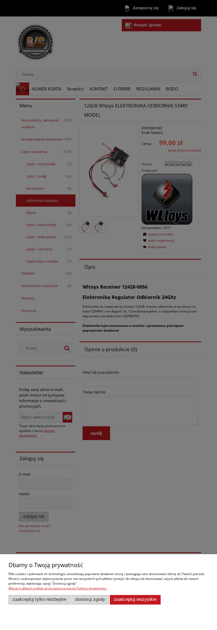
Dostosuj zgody (90, 599)
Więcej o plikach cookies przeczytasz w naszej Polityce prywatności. (57, 588)
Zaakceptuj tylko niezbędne (39, 599)
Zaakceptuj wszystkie (135, 599)
